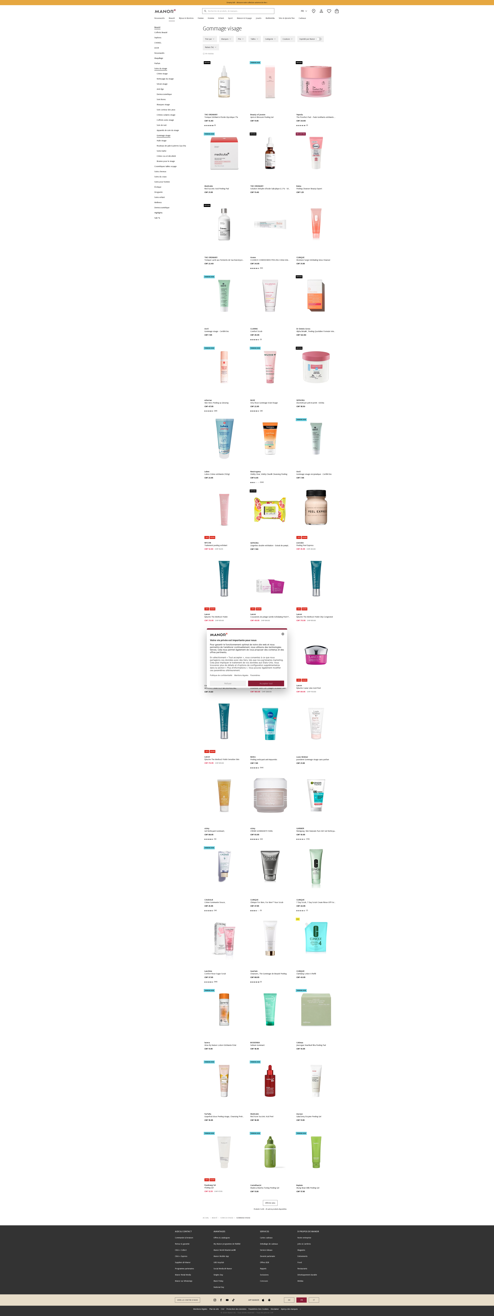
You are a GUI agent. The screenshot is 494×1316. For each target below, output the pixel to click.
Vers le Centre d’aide (187, 1300)
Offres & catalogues (222, 1238)
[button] (160, 18)
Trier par (208, 39)
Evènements (302, 1256)
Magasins (301, 1250)
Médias (300, 1281)
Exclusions (264, 1275)
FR (302, 11)
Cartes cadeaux (266, 1238)
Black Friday (218, 1281)
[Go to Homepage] (165, 11)
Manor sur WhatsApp (183, 1281)
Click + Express (181, 1256)
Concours (264, 1281)
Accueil (206, 1218)
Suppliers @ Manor (183, 1262)
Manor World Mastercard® (225, 1250)
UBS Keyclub (219, 1262)
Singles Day (218, 1275)
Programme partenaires (184, 1269)
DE (289, 1300)
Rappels (263, 1269)
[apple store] (263, 1300)
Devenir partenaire (267, 1256)
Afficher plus (270, 1203)
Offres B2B (264, 1262)
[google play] (269, 1300)
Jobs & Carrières (304, 1244)
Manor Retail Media (183, 1275)
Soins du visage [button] (226, 1218)
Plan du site (214, 1309)
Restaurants (302, 1269)
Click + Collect (181, 1250)
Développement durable (307, 1275)
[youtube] (227, 1300)
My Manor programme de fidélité (227, 1244)
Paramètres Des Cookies (258, 1309)
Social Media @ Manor (223, 1269)
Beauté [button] (214, 1218)
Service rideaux (266, 1250)
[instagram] (214, 1300)
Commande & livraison (184, 1238)
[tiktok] (233, 1300)
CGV (222, 1309)
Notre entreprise (304, 1238)
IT (314, 1300)
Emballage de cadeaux (269, 1244)
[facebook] (221, 1300)
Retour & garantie (182, 1244)
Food (299, 1262)
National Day (219, 1287)
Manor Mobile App (221, 1256)
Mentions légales (200, 1309)
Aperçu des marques (289, 1309)
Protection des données (236, 1309)
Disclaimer (275, 1309)
